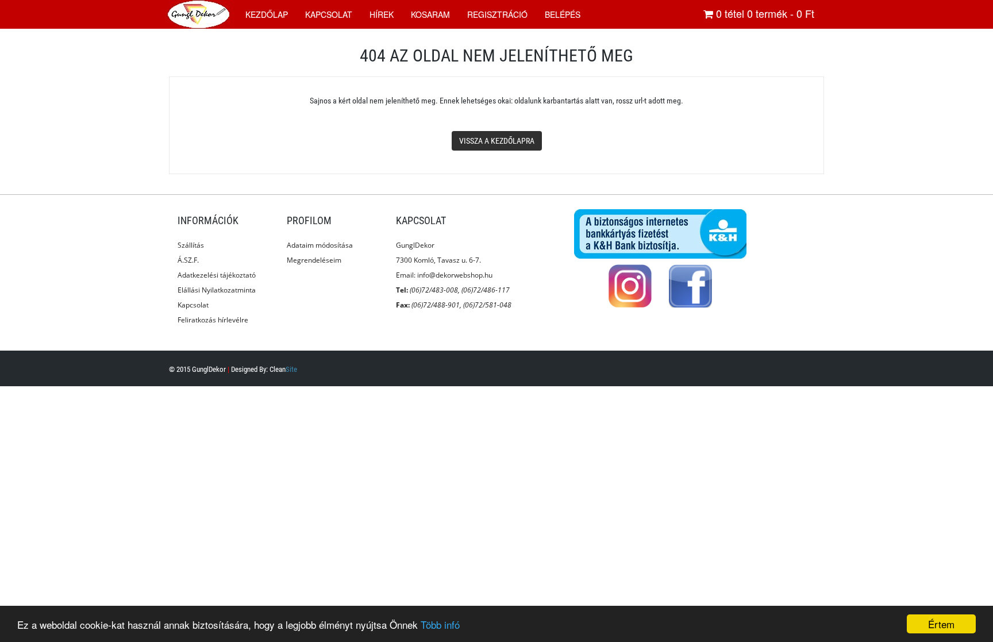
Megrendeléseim (314, 260)
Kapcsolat (193, 305)
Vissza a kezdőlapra (496, 140)
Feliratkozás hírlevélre (213, 320)
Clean (283, 369)
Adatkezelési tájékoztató (217, 275)
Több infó (440, 624)
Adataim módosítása (320, 245)
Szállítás (191, 245)
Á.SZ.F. (188, 260)
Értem (941, 624)
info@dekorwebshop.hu (454, 275)
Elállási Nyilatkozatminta (217, 290)
